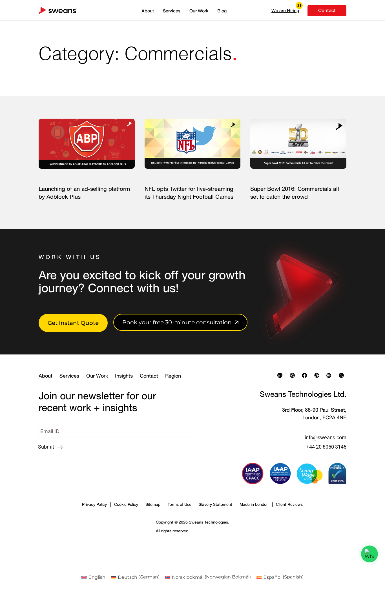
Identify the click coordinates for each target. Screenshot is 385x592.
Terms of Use (179, 504)
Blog (222, 11)
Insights (124, 376)
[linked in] (281, 375)
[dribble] (318, 375)
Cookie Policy (126, 504)
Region (173, 376)
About (147, 11)
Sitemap (152, 504)
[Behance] (330, 375)
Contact (149, 376)
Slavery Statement (215, 504)
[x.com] (343, 375)
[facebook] (306, 375)
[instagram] (294, 375)
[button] (285, 10)
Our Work (198, 11)
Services (171, 11)
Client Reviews (289, 504)
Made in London (254, 504)
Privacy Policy (94, 504)
